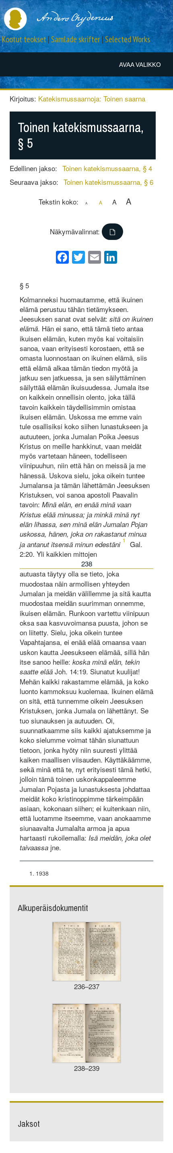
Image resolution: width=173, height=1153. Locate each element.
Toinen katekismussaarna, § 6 (108, 182)
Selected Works (127, 39)
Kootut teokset (24, 39)
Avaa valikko (140, 64)
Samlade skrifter (75, 39)
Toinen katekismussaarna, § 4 (107, 168)
